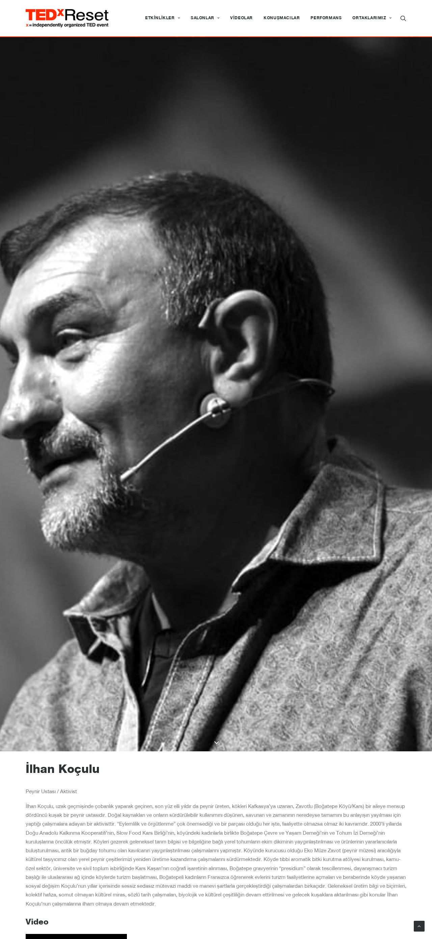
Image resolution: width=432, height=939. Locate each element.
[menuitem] (162, 18)
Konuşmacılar (282, 18)
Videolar (241, 18)
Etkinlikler (160, 18)
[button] (403, 18)
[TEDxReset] (67, 18)
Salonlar (202, 18)
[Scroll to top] (419, 926)
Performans (326, 18)
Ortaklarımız (369, 18)
